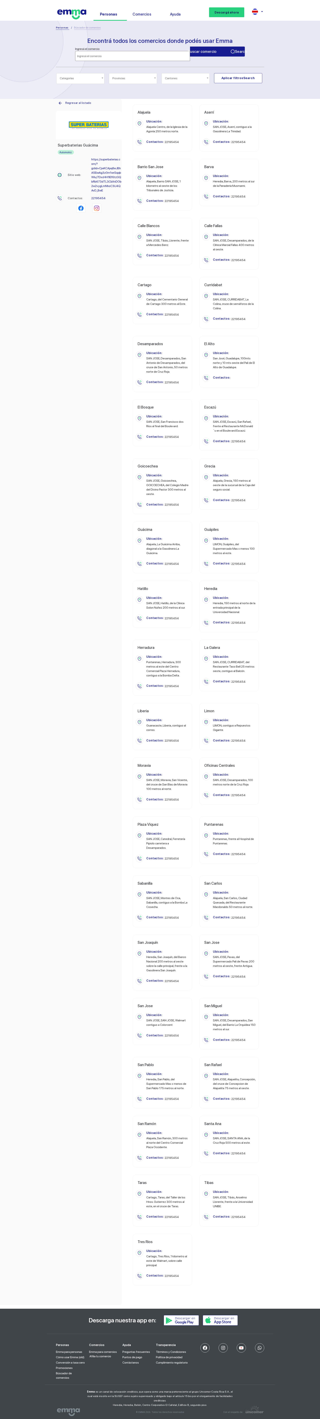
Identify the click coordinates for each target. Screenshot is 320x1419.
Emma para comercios (103, 1352)
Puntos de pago (132, 1357)
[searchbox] (80, 78)
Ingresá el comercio (87, 48)
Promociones (64, 1368)
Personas (62, 27)
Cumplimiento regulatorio (172, 1362)
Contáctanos (130, 1362)
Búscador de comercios (64, 1375)
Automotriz (65, 152)
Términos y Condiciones (171, 1352)
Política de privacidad (169, 1357)
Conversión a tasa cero (70, 1362)
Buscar (217, 51)
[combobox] (80, 78)
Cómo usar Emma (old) (70, 1357)
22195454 (98, 198)
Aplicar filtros (238, 78)
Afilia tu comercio (100, 1356)
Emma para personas (69, 1352)
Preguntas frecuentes (136, 1352)
